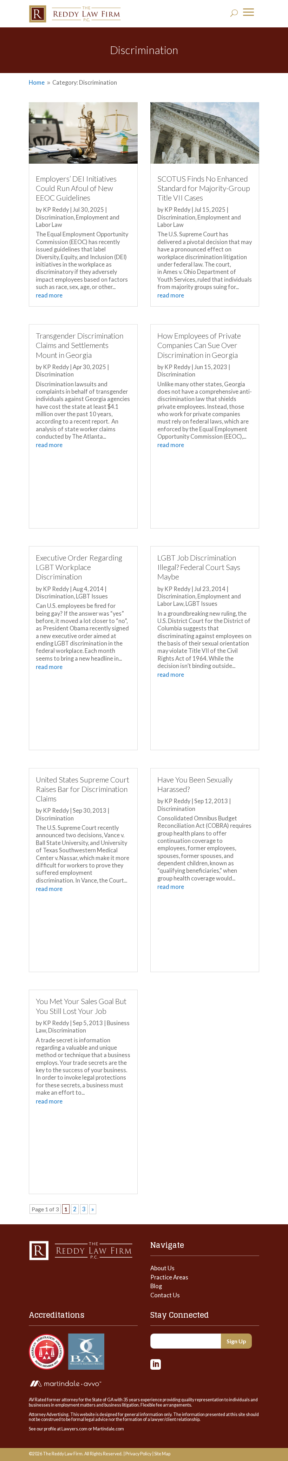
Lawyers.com (74, 1428)
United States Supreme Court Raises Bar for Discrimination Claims (82, 789)
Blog (156, 1286)
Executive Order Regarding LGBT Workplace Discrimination (79, 567)
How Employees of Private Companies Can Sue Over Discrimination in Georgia (199, 345)
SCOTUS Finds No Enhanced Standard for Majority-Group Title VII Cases (203, 188)
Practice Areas (169, 1277)
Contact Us (165, 1295)
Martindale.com (108, 1428)
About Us (162, 1268)
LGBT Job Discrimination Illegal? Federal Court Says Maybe (198, 567)
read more (49, 295)
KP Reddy (56, 209)
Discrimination (55, 217)
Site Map (162, 1453)
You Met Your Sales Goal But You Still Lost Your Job (81, 1006)
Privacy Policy (138, 1453)
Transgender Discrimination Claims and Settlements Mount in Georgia (79, 345)
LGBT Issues (92, 596)
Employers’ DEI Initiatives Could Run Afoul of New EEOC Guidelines (76, 188)
